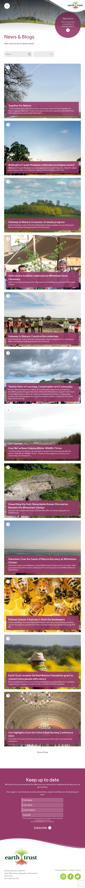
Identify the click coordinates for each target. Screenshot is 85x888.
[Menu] (7, 6)
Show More (42, 752)
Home (78, 870)
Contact (71, 870)
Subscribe (40, 827)
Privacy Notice (61, 870)
